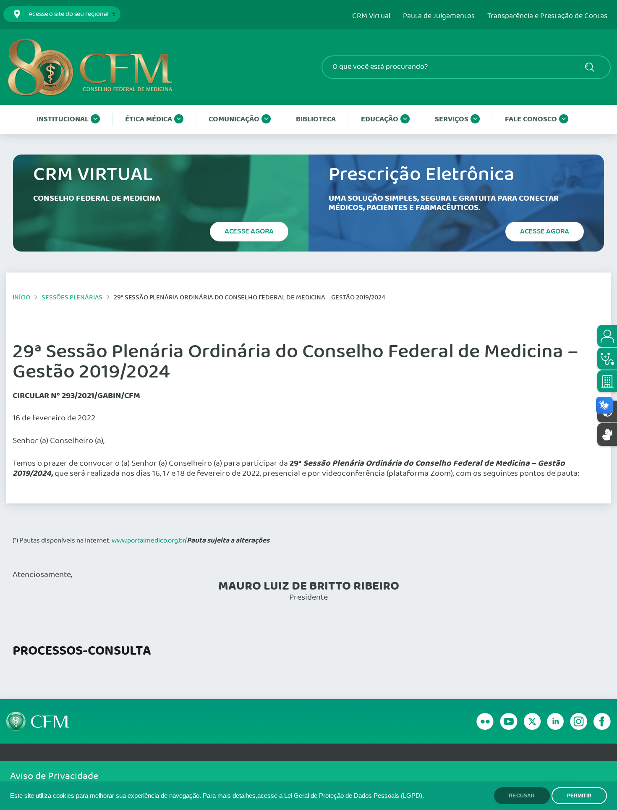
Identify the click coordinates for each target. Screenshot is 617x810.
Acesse (249, 231)
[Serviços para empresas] (607, 381)
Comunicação (234, 119)
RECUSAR (522, 796)
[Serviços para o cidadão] (607, 336)
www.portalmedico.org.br (148, 540)
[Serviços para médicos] (607, 359)
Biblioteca (316, 119)
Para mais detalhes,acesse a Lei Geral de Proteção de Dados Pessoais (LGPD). (313, 795)
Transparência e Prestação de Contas (547, 16)
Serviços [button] (451, 119)
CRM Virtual (371, 16)
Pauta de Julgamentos (439, 16)
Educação (379, 119)
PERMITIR (579, 796)
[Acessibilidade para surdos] (607, 434)
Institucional (63, 119)
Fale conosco (531, 119)
